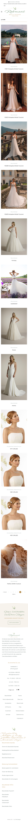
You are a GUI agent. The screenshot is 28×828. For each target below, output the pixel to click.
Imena (14, 405)
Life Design (18, 819)
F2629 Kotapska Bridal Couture (14, 214)
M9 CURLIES (14, 535)
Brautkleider (14, 66)
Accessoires (10, 446)
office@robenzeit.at (14, 674)
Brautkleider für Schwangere (10, 779)
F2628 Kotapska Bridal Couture (14, 166)
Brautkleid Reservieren (8, 757)
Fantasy (14, 260)
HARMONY (14, 304)
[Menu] (2, 11)
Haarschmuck (17, 446)
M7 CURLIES (14, 449)
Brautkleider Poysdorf (8, 791)
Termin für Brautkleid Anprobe (10, 746)
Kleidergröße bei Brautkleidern (10, 750)
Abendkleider (5, 641)
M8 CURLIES (14, 492)
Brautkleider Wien (7, 806)
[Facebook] (19, 689)
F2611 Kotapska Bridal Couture (14, 69)
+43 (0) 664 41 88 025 (14, 2)
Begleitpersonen (6, 754)
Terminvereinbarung (10, 652)
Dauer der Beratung (7, 771)
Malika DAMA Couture (14, 583)
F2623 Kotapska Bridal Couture (14, 117)
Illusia (14, 350)
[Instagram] (17, 689)
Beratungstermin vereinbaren (10, 768)
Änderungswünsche (7, 775)
